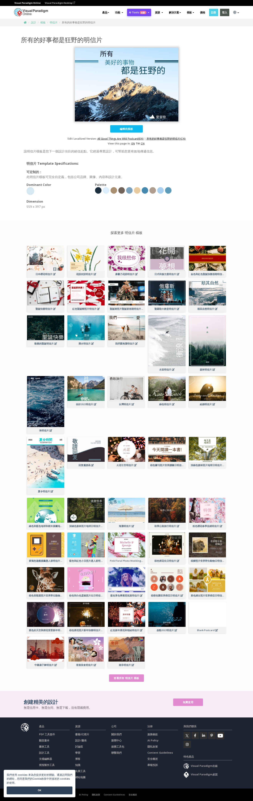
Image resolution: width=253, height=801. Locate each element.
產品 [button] (104, 12)
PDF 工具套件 (47, 734)
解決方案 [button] (174, 12)
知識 (77, 765)
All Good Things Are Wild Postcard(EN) (120, 138)
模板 (43, 22)
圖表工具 (44, 746)
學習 (77, 752)
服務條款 (152, 734)
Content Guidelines (160, 752)
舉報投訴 (152, 765)
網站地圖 (80, 777)
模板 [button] (189, 12)
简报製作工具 (47, 765)
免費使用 (188, 702)
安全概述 (152, 759)
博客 (77, 759)
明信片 (54, 22)
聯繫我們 (116, 752)
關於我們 (116, 734)
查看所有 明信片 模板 (126, 678)
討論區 (79, 746)
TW (138, 143)
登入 (224, 12)
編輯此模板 (126, 129)
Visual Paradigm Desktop (59, 2)
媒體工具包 (117, 746)
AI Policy (153, 740)
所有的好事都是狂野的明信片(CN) (166, 138)
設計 (33, 22)
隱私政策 (152, 746)
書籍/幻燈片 (82, 734)
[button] (119, 12)
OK (39, 790)
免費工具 (80, 771)
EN (133, 143)
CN (142, 143)
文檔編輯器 (45, 759)
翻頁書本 (44, 740)
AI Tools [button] (137, 12)
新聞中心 (116, 740)
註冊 (213, 12)
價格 (202, 12)
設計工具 (44, 752)
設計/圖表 (81, 740)
